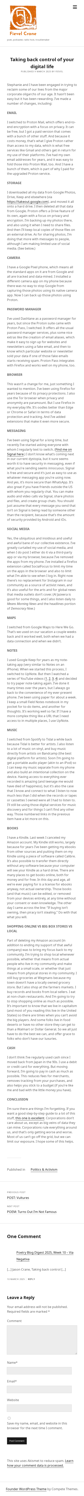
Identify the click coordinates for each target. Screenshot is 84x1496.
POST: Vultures (18, 1198)
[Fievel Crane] (23, 36)
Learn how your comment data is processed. (40, 1463)
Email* (12, 1381)
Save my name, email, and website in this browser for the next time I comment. (37, 1425)
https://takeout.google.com (27, 201)
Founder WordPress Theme (26, 1489)
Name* (12, 1362)
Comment (14, 1321)
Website (13, 1400)
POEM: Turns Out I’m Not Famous (32, 1212)
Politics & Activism (44, 1169)
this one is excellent (29, 1118)
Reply (31, 1279)
